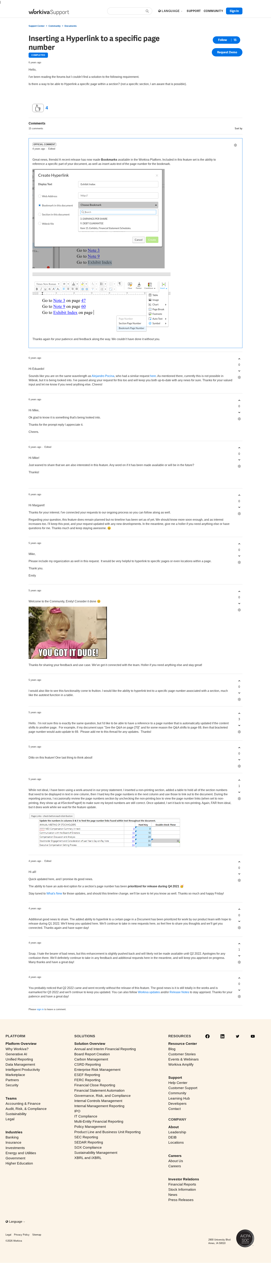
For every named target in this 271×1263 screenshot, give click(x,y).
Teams (11, 1098)
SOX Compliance (88, 1147)
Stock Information (182, 1189)
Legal (10, 1119)
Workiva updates (149, 992)
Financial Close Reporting (94, 1085)
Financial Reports (182, 1184)
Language (171, 11)
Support (175, 1077)
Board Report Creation (92, 1054)
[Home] (49, 12)
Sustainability (16, 1114)
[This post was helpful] (38, 108)
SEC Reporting (86, 1137)
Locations (176, 1142)
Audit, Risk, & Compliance (26, 1109)
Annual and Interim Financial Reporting (105, 1049)
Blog (172, 1049)
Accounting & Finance (23, 1103)
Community (54, 26)
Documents (71, 26)
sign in (40, 1009)
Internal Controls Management (98, 1101)
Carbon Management (91, 1059)
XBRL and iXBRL (88, 1158)
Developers (177, 1103)
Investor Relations (183, 1179)
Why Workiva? (17, 1049)
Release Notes (179, 992)
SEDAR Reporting (88, 1142)
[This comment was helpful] (239, 359)
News (172, 1195)
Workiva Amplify (181, 1064)
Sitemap (36, 1234)
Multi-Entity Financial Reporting (98, 1121)
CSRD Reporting (87, 1064)
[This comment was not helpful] (239, 371)
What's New (54, 893)
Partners (12, 1080)
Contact (174, 1109)
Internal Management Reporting (99, 1106)
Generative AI (16, 1054)
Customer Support (182, 1088)
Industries (14, 1132)
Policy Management (90, 1127)
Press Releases (181, 1200)
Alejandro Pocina (103, 376)
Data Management (20, 1064)
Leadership (177, 1132)
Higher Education (19, 1163)
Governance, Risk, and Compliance (102, 1096)
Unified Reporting (19, 1059)
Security (12, 1085)
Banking (12, 1137)
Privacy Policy (21, 1234)
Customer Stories (182, 1054)
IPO (77, 1111)
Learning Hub (179, 1098)
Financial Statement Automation (99, 1090)
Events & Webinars (183, 1059)
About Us (175, 1161)
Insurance (13, 1142)
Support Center (37, 26)
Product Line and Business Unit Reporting (107, 1132)
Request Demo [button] (227, 52)
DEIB (172, 1137)
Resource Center (182, 1044)
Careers (175, 1156)
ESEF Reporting (87, 1075)
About (173, 1127)
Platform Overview (21, 1044)
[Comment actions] (235, 145)
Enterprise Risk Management (97, 1070)
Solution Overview (89, 1044)
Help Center (177, 1083)
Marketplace (15, 1075)
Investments (15, 1148)
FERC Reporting (87, 1080)
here (153, 376)
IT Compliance (85, 1116)
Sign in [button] (234, 11)
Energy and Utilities (21, 1153)
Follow (222, 40)
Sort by (238, 128)
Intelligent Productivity (23, 1070)
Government (15, 1158)
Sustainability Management (95, 1153)
